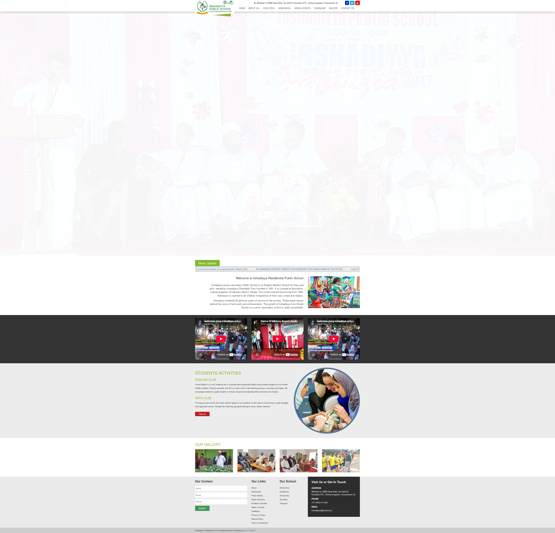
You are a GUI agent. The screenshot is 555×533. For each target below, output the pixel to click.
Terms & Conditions (259, 522)
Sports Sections (258, 499)
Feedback (255, 511)
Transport (283, 503)
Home (253, 487)
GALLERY (333, 8)
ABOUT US (253, 8)
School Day (284, 495)
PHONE (315, 498)
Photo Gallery (257, 495)
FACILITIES (268, 8)
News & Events (257, 507)
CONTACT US (347, 8)
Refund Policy (257, 519)
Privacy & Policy (258, 515)
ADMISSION (284, 8)
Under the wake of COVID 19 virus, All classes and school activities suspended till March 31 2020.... (254, 269)
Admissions (256, 491)
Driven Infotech (249, 530)
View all (202, 414)
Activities (283, 499)
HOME (242, 8)
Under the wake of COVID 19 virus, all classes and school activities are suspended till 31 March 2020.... (353, 269)
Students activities (259, 503)
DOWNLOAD (320, 8)
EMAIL (314, 506)
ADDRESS (316, 487)
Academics (284, 491)
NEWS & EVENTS (302, 8)
